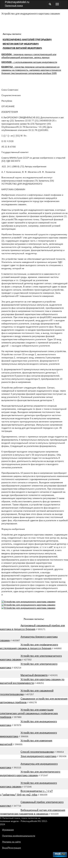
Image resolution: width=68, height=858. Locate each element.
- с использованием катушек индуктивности (29, 62)
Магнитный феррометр (34, 675)
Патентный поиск (14, 5)
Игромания (8, 829)
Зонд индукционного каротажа (38, 756)
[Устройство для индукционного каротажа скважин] (28, 601)
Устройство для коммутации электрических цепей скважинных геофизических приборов (29, 713)
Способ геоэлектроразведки (37, 752)
